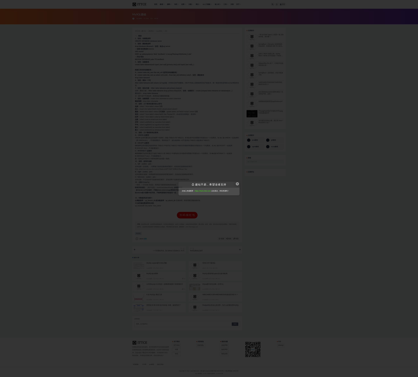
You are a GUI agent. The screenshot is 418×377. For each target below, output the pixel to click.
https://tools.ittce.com (203, 191)
